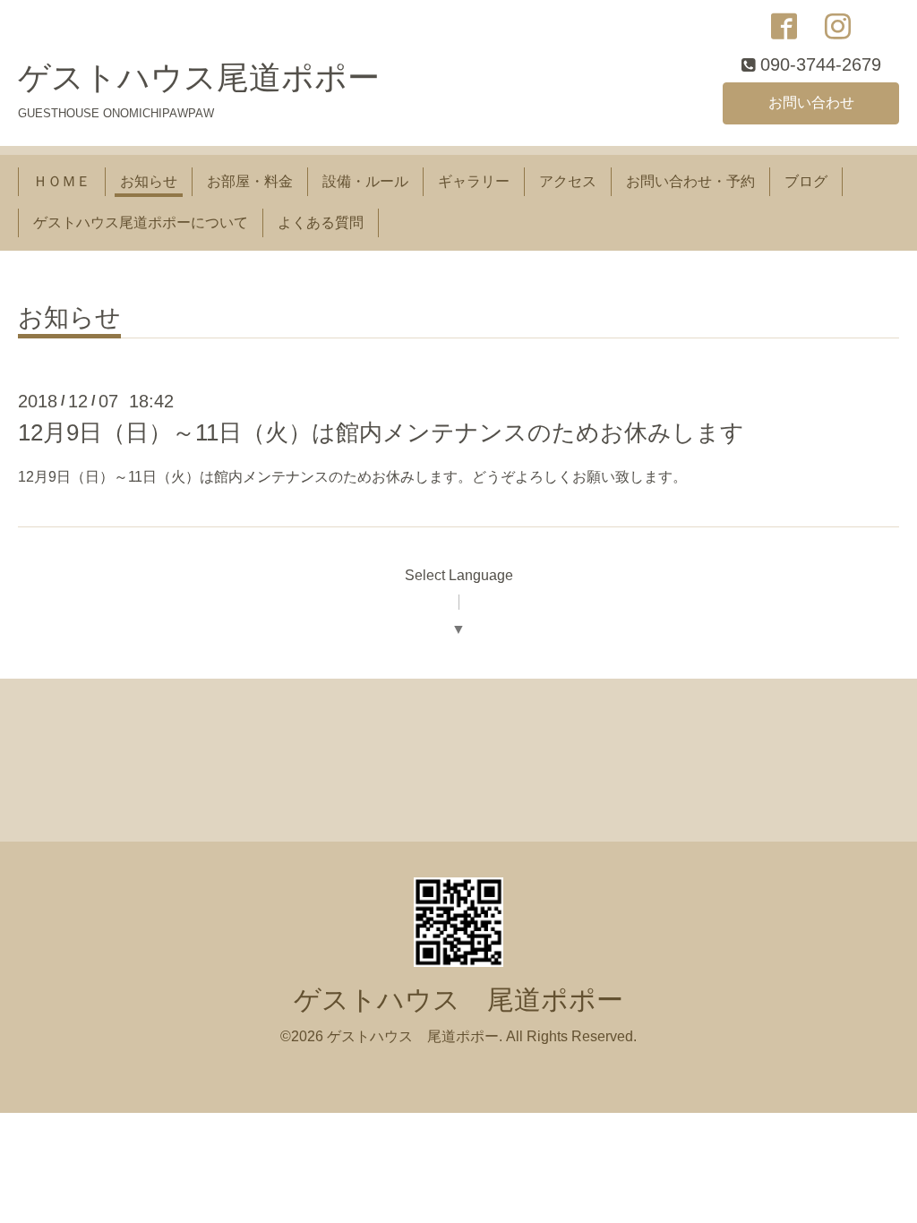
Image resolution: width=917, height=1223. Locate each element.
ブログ (805, 181)
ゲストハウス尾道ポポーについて (140, 222)
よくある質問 (321, 222)
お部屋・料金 (250, 181)
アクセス (567, 181)
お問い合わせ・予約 (690, 181)
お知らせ (148, 181)
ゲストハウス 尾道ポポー (458, 999)
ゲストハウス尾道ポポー (199, 77)
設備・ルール (365, 181)
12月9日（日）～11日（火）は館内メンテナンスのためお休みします (381, 432)
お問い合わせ (811, 102)
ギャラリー (474, 181)
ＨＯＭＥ (61, 181)
